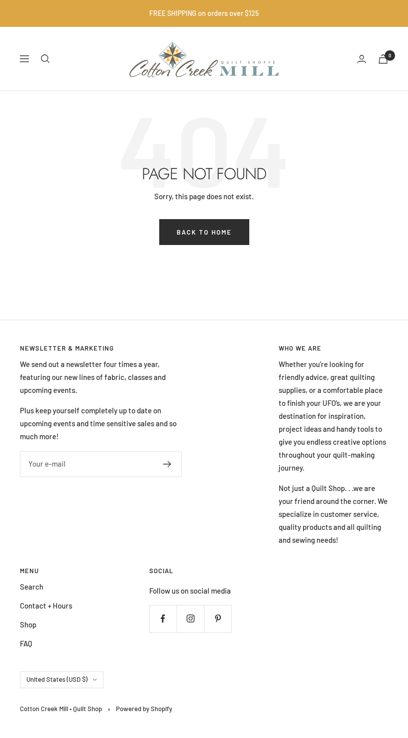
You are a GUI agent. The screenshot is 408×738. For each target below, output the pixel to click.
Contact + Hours (46, 605)
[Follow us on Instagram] (190, 618)
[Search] (45, 58)
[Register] (167, 464)
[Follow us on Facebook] (163, 618)
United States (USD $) (57, 679)
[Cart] (383, 59)
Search (31, 586)
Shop (28, 624)
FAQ (26, 643)
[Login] (361, 59)
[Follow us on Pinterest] (217, 618)
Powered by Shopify (144, 709)
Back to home (204, 232)
